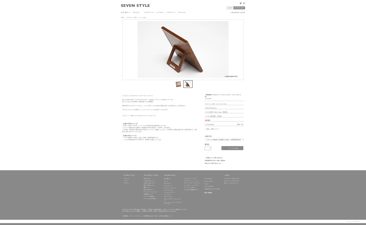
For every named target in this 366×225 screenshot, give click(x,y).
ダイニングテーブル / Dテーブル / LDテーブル (173, 203)
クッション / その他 (189, 187)
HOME (122, 17)
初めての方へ (147, 178)
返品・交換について (149, 189)
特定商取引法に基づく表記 (150, 216)
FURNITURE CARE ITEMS (212, 189)
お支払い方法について (149, 183)
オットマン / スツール (169, 187)
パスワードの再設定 (149, 196)
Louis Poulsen (208, 178)
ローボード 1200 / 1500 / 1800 (191, 180)
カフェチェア (167, 194)
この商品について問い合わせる (213, 157)
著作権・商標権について (165, 216)
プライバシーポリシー (136, 216)
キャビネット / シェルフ (190, 178)
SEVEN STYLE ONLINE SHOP (232, 178)
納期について (147, 187)
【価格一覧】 (240, 124)
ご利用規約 (125, 216)
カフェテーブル (168, 196)
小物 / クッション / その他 (140, 17)
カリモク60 (125, 12)
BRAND (136, 12)
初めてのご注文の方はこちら (213, 163)
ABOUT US (149, 12)
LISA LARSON (208, 186)
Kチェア (166, 181)
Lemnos (206, 184)
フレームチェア (168, 185)
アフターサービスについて (151, 192)
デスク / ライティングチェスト (192, 183)
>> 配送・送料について (212, 129)
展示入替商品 (208, 192)
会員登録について (148, 194)
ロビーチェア (167, 183)
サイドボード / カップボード (191, 185)
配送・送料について (149, 185)
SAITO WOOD (208, 181)
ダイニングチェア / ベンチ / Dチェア (172, 199)
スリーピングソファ (169, 192)
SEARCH (182, 12)
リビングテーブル (168, 190)
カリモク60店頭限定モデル (191, 189)
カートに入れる (233, 148)
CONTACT (170, 12)
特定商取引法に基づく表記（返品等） (215, 160)
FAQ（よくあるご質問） (150, 198)
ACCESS (160, 12)
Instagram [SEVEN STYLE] (232, 180)
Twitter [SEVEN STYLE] (232, 183)
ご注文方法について (149, 180)
